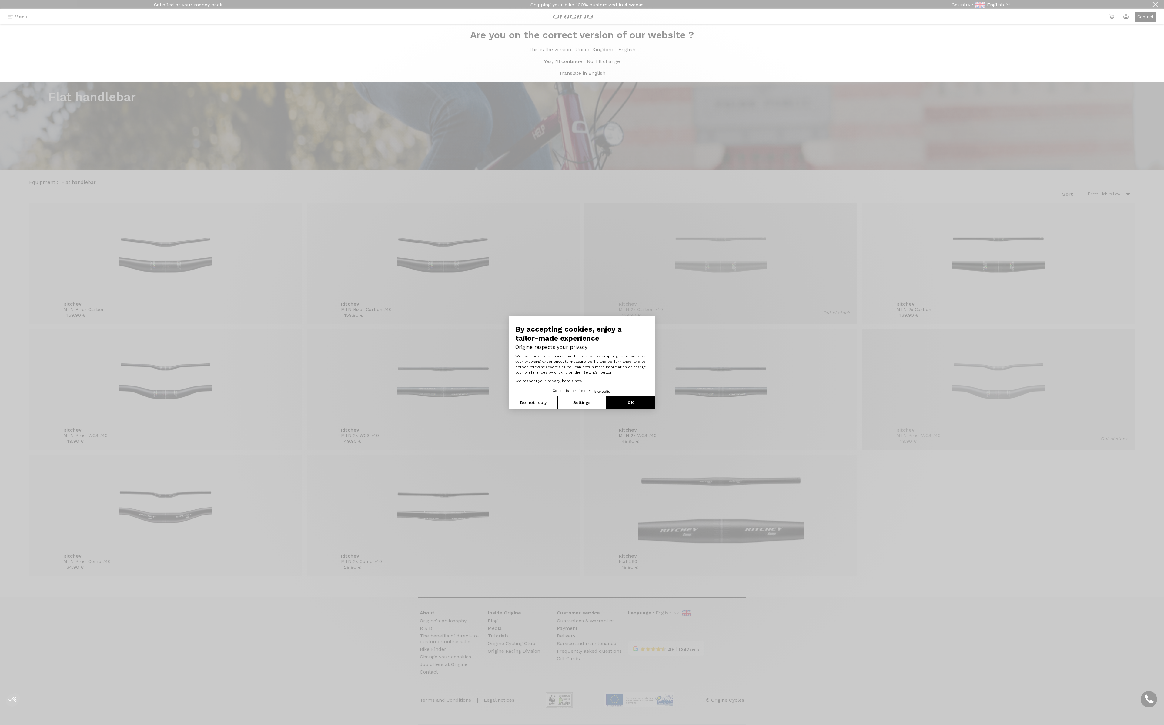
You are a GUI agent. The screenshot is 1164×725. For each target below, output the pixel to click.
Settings (581, 402)
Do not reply (533, 402)
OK (630, 402)
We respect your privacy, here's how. (549, 381)
